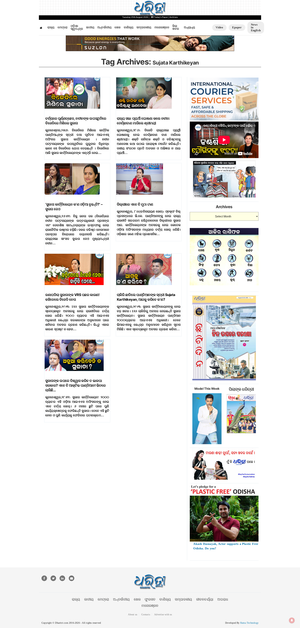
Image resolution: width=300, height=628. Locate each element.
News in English (256, 27)
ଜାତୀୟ (90, 27)
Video (219, 27)
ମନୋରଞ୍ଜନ (162, 27)
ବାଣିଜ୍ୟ (129, 27)
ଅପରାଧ (222, 599)
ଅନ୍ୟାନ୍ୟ (189, 27)
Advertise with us (163, 614)
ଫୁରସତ (150, 599)
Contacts (145, 614)
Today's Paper (160, 17)
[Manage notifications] (292, 620)
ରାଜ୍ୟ (51, 27)
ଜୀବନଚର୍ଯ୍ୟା (204, 599)
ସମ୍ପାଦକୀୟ (143, 27)
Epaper (237, 27)
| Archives (173, 17)
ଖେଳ (117, 27)
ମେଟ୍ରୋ (63, 27)
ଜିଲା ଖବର (175, 28)
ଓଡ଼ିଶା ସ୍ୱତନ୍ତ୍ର (77, 28)
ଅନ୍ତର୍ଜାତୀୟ (104, 27)
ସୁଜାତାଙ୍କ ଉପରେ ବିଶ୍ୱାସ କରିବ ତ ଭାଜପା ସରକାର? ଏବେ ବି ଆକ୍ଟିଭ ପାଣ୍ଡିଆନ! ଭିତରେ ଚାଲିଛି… (75, 385)
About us (132, 614)
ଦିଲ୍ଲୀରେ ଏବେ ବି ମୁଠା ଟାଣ (135, 204)
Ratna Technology (249, 623)
